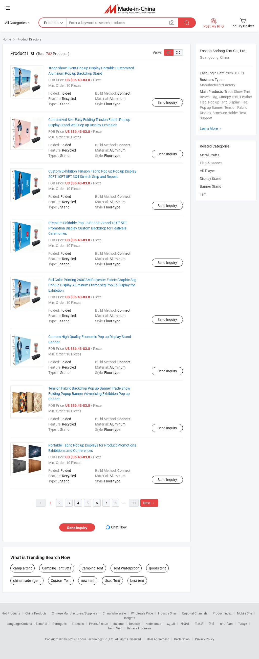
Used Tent (112, 580)
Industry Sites (167, 613)
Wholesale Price (142, 613)
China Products (36, 613)
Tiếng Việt (114, 628)
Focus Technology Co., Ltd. (96, 639)
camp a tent (22, 568)
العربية (170, 624)
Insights (129, 618)
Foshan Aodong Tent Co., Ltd (222, 50)
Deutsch (134, 624)
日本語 (199, 624)
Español (41, 624)
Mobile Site (244, 613)
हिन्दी (211, 624)
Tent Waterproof (126, 568)
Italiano (118, 624)
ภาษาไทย (226, 624)
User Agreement (158, 639)
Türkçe (242, 624)
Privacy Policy (204, 639)
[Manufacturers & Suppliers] (129, 9)
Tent (203, 194)
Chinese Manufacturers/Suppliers (74, 613)
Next (149, 502)
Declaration (182, 639)
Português (59, 624)
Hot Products (11, 613)
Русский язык (98, 624)
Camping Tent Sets (56, 568)
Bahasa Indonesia (139, 628)
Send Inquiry (167, 102)
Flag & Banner (211, 162)
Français (78, 624)
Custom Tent (61, 580)
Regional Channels (194, 613)
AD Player (207, 170)
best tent (137, 580)
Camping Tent (92, 568)
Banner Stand (210, 186)
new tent (88, 580)
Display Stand (210, 178)
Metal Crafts (209, 155)
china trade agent (27, 580)
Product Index (222, 613)
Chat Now (119, 527)
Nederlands (153, 624)
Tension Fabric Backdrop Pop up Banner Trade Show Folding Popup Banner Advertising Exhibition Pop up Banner (89, 393)
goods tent (157, 568)
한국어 (184, 624)
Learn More (211, 128)
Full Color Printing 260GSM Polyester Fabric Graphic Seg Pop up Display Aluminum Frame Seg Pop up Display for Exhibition (92, 285)
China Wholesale (114, 613)
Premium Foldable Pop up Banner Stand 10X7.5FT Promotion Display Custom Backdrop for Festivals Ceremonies (87, 228)
